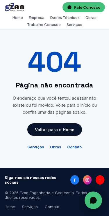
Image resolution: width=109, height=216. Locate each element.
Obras (91, 17)
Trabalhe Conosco (44, 24)
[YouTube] (100, 180)
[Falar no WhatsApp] (93, 200)
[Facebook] (74, 180)
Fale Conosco (87, 7)
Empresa (36, 17)
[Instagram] (87, 180)
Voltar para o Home (54, 129)
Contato (74, 147)
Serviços (74, 24)
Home (17, 17)
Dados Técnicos (65, 17)
